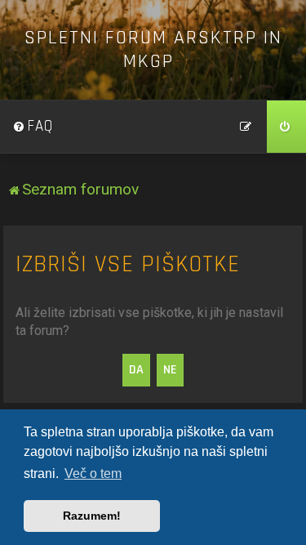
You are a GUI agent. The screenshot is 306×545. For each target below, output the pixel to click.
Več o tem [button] (93, 473)
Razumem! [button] (92, 515)
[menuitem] (32, 127)
